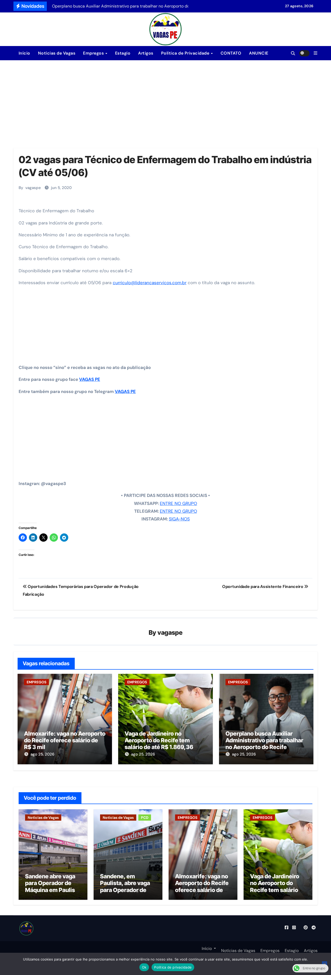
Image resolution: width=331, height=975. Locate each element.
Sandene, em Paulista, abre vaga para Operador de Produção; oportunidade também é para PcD (126, 893)
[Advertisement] (165, 99)
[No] (324, 963)
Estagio (123, 53)
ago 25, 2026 (42, 754)
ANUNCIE (258, 53)
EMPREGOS (36, 682)
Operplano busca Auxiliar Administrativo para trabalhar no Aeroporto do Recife (264, 740)
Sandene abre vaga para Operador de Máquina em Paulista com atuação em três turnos (53, 890)
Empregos (94, 53)
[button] (315, 53)
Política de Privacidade (185, 53)
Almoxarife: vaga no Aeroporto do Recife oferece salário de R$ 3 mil (65, 740)
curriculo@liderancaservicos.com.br (149, 282)
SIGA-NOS (179, 519)
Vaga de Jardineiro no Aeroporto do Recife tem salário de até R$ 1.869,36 (159, 740)
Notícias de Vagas (57, 53)
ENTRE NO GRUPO (178, 503)
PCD (144, 817)
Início (23, 53)
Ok (144, 967)
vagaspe (33, 187)
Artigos (145, 53)
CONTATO (231, 53)
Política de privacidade (173, 967)
